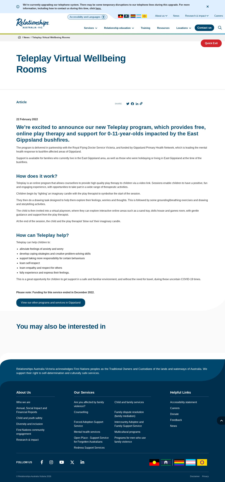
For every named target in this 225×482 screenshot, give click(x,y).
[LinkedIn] (82, 462)
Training (145, 28)
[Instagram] (51, 462)
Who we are (23, 402)
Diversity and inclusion (29, 424)
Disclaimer (195, 476)
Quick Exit (211, 43)
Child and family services (129, 402)
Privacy (205, 476)
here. (98, 8)
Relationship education (117, 28)
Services (89, 28)
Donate (174, 414)
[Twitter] (72, 463)
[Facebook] (42, 462)
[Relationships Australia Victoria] (32, 23)
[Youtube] (61, 462)
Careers (175, 408)
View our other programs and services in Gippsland (51, 302)
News (27, 37)
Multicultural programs (127, 431)
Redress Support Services (89, 447)
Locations (182, 28)
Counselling (81, 412)
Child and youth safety (29, 418)
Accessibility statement (183, 402)
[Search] (220, 27)
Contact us (204, 27)
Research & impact (27, 439)
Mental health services (87, 431)
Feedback (176, 420)
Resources (163, 28)
